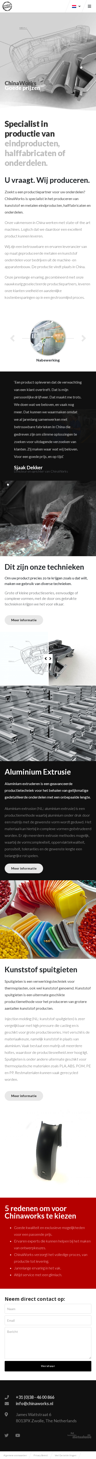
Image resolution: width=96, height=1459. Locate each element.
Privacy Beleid (41, 1455)
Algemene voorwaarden (15, 1455)
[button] (24, 620)
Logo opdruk (51, 360)
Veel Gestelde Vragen (65, 1455)
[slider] (48, 658)
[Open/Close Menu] (89, 6)
